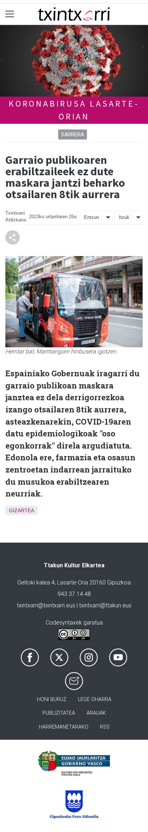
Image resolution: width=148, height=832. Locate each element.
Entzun (91, 217)
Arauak (96, 713)
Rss (105, 727)
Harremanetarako (63, 727)
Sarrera (72, 134)
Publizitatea (58, 713)
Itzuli (124, 217)
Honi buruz (51, 699)
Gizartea (21, 510)
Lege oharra (94, 699)
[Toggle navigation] (10, 14)
